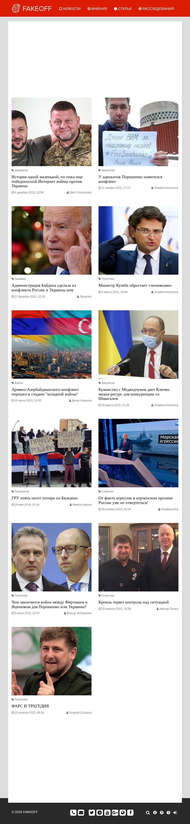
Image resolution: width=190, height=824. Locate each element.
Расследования (158, 9)
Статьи (124, 9)
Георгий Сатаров (80, 712)
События (107, 491)
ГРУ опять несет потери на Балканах (45, 498)
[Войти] (175, 813)
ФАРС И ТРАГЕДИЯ (30, 706)
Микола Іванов (82, 504)
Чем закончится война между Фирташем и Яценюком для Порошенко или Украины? (50, 604)
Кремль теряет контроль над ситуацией (133, 602)
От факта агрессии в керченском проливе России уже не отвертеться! (135, 500)
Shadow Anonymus (166, 188)
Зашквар (20, 278)
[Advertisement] (95, 58)
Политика (107, 278)
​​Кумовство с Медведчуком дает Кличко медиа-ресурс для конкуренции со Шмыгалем (133, 394)
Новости (71, 9)
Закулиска (21, 170)
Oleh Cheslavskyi (81, 192)
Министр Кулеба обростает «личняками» (135, 285)
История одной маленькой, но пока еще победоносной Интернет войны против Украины (47, 181)
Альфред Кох (169, 509)
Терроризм (22, 491)
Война (19, 383)
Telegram (86, 296)
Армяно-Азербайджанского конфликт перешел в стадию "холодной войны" (45, 391)
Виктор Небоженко (79, 613)
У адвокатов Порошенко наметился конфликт (130, 179)
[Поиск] (148, 813)
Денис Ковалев (82, 400)
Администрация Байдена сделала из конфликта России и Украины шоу (44, 287)
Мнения (99, 9)
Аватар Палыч (168, 608)
